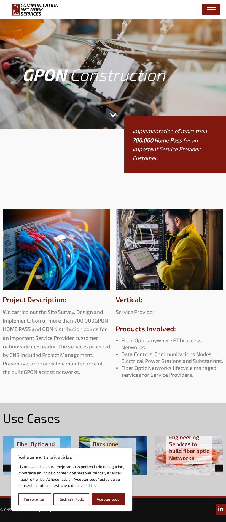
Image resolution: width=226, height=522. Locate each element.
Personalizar (35, 499)
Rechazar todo (71, 499)
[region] (71, 479)
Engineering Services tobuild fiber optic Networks (189, 447)
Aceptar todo (108, 499)
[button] (7, 468)
